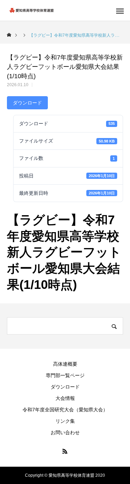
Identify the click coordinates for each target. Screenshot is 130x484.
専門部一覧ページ (65, 375)
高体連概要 (65, 364)
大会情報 (65, 398)
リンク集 (65, 421)
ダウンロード (27, 103)
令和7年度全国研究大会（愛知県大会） (65, 409)
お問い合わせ (65, 432)
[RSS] (65, 451)
